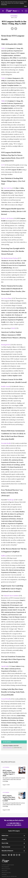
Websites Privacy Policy (6, 872)
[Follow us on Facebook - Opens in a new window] (9, 855)
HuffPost (3, 556)
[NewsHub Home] (16, 10)
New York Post (8, 188)
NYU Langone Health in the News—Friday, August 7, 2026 (9, 773)
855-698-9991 (14, 876)
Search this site (22, 11)
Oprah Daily (4, 666)
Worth (13, 328)
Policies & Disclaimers (6, 868)
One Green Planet (6, 298)
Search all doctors (7, 747)
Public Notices (4, 870)
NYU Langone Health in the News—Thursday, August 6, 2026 (9, 798)
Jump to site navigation (3, 11)
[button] (25, 6)
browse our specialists (13, 825)
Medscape (11, 500)
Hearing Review (5, 344)
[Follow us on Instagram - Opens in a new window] (14, 855)
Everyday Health (6, 443)
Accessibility (4, 874)
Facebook (15, 28)
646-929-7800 (14, 823)
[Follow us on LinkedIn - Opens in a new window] (19, 855)
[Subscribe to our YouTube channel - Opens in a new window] (17, 855)
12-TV (3, 165)
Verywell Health (5, 699)
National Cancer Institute (11, 595)
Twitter (12, 28)
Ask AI (26, 11)
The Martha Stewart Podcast (9, 258)
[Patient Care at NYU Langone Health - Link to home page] (5, 860)
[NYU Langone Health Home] (9, 10)
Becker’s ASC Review (7, 218)
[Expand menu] (24, 835)
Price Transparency (5, 866)
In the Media (14, 16)
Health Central (5, 386)
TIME (2, 48)
